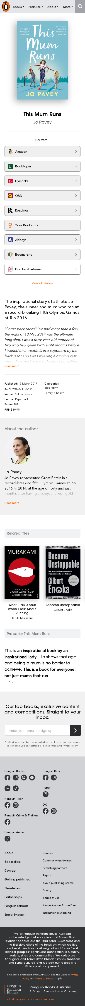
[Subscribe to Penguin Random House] (75, 730)
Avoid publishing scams (58, 883)
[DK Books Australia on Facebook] (46, 811)
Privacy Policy (70, 745)
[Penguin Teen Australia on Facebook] (7, 805)
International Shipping (57, 913)
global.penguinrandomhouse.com (29, 999)
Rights (47, 875)
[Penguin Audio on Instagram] (7, 839)
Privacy (47, 890)
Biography (51, 387)
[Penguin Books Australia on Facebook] (7, 777)
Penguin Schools (16, 906)
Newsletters (13, 888)
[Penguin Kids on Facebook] (46, 777)
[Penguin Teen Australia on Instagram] (16, 805)
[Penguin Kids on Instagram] (54, 777)
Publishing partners (55, 868)
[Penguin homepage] (6, 6)
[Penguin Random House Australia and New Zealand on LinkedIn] (7, 788)
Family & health (54, 393)
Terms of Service (44, 978)
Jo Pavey (42, 121)
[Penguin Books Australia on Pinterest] (24, 777)
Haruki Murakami (22, 618)
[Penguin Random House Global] (17, 988)
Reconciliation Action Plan (59, 905)
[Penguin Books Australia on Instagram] (16, 777)
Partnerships (13, 897)
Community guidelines (57, 860)
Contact (10, 870)
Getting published (17, 879)
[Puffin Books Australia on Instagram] (46, 794)
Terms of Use (49, 745)
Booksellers (13, 861)
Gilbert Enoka (63, 609)
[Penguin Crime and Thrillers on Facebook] (7, 822)
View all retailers (42, 283)
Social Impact (14, 914)
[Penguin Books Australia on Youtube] (32, 777)
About (9, 853)
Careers (48, 853)
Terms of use (51, 898)
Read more (12, 366)
